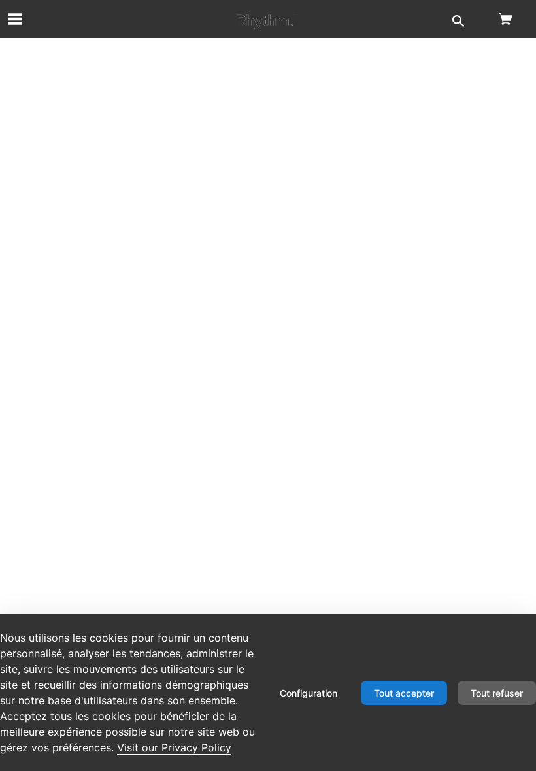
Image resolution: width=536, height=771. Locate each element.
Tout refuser (497, 692)
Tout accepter (404, 692)
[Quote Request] (268, 19)
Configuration (308, 692)
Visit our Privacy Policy (174, 747)
